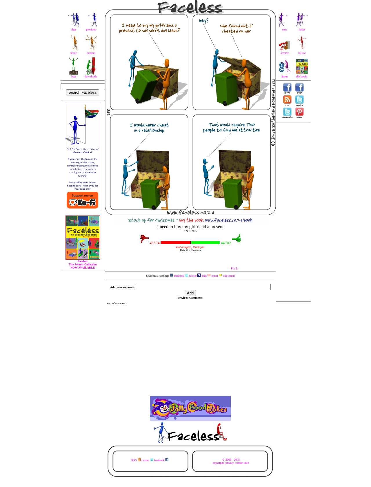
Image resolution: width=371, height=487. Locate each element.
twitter (192, 275)
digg (204, 275)
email (214, 275)
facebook (178, 275)
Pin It (234, 268)
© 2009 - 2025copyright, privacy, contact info (231, 461)
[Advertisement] (293, 212)
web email (228, 275)
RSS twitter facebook (148, 460)
